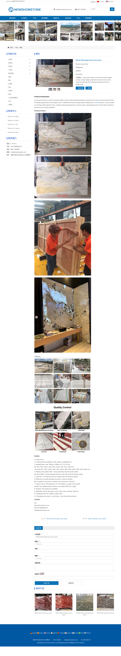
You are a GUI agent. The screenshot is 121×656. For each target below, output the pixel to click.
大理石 (10, 59)
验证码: (37, 574)
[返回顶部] (116, 36)
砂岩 (9, 94)
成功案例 (45, 18)
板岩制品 (11, 73)
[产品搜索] (112, 9)
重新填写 (71, 583)
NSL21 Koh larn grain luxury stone (57, 518)
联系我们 (88, 18)
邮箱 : (37, 555)
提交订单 (46, 583)
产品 (34, 18)
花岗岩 (10, 63)
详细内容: (38, 563)
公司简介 (24, 18)
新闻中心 (56, 18)
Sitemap (82, 642)
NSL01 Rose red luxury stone (43, 613)
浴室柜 (10, 90)
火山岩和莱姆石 (13, 97)
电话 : (37, 548)
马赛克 (10, 104)
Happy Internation (13, 132)
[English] (109, 2)
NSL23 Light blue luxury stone (97, 518)
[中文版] (100, 2)
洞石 (9, 87)
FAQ (78, 18)
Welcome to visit (13, 124)
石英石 (10, 66)
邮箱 (89, 88)
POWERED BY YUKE (74, 642)
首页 (11, 47)
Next (70, 73)
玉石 (9, 101)
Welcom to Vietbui (13, 116)
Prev (38, 73)
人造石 (10, 70)
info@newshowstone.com (64, 9)
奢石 (20, 47)
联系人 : (38, 541)
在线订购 (68, 18)
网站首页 (12, 18)
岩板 (9, 77)
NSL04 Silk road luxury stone (105, 613)
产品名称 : (38, 534)
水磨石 (10, 83)
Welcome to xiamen (14, 128)
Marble (96, 102)
